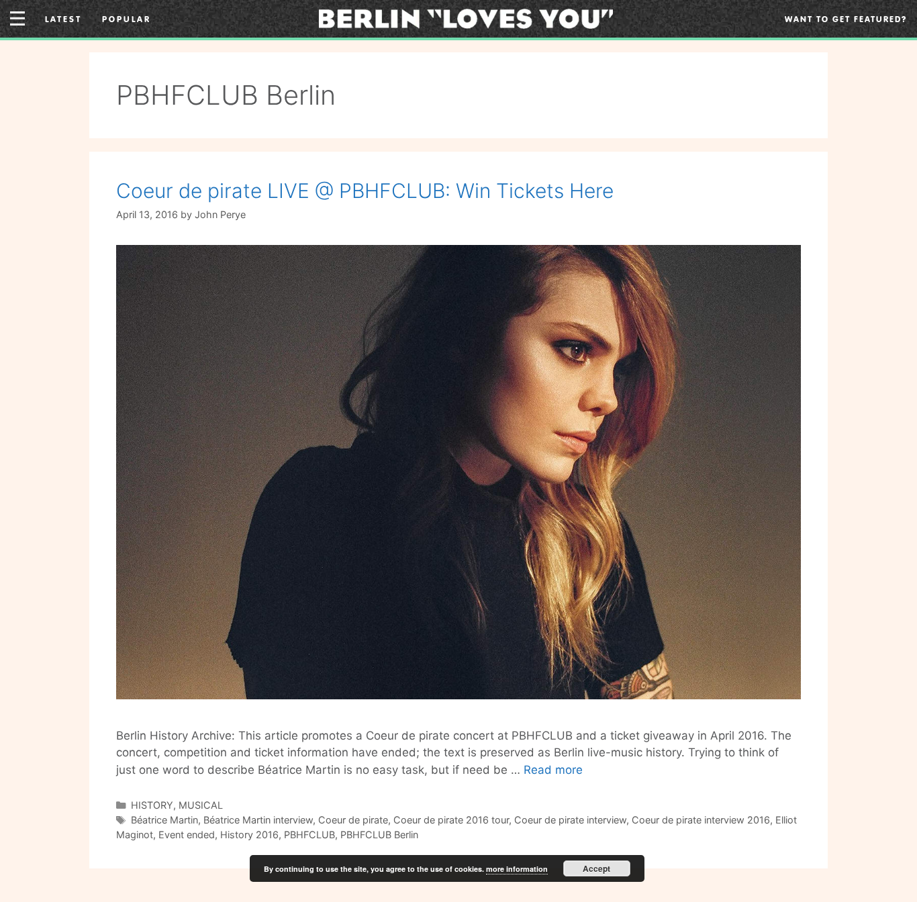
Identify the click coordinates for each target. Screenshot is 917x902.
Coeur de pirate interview (570, 819)
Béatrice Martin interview (258, 819)
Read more (553, 769)
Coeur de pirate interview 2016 (701, 819)
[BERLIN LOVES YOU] (466, 17)
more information (517, 869)
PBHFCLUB (309, 834)
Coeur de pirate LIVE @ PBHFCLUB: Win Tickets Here (365, 191)
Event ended (186, 834)
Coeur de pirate (353, 819)
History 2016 (249, 834)
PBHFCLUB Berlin (379, 834)
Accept (596, 868)
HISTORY (152, 805)
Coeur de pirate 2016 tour (451, 819)
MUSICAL (201, 805)
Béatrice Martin (164, 819)
